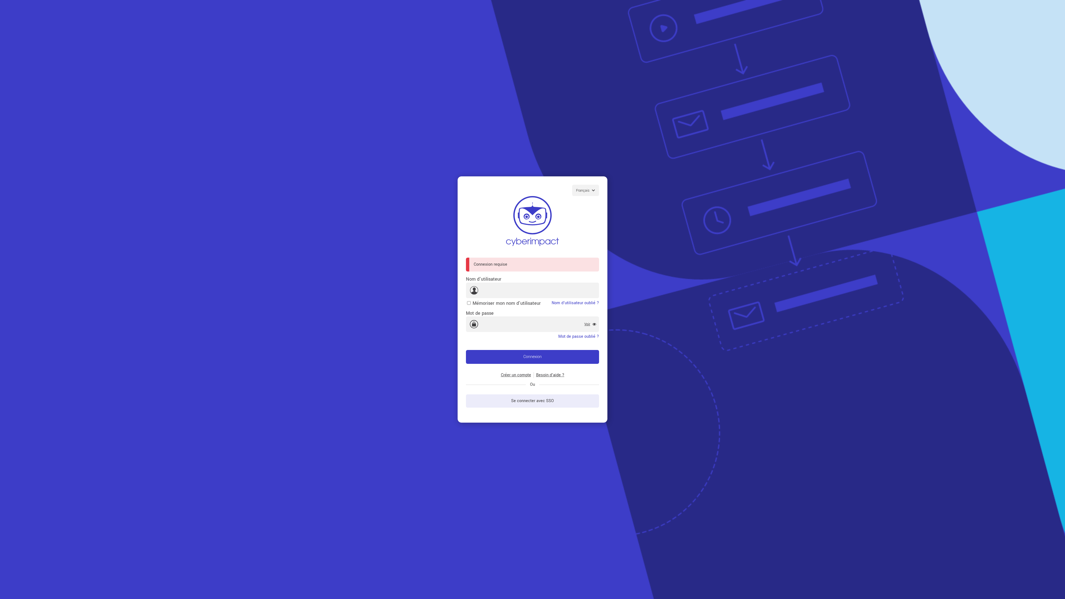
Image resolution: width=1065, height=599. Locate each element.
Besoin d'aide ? (550, 375)
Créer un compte (516, 375)
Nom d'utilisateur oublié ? (575, 303)
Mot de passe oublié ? (578, 336)
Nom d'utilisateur (483, 279)
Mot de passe (480, 313)
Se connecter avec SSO (532, 401)
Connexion (532, 357)
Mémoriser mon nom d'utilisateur (507, 303)
